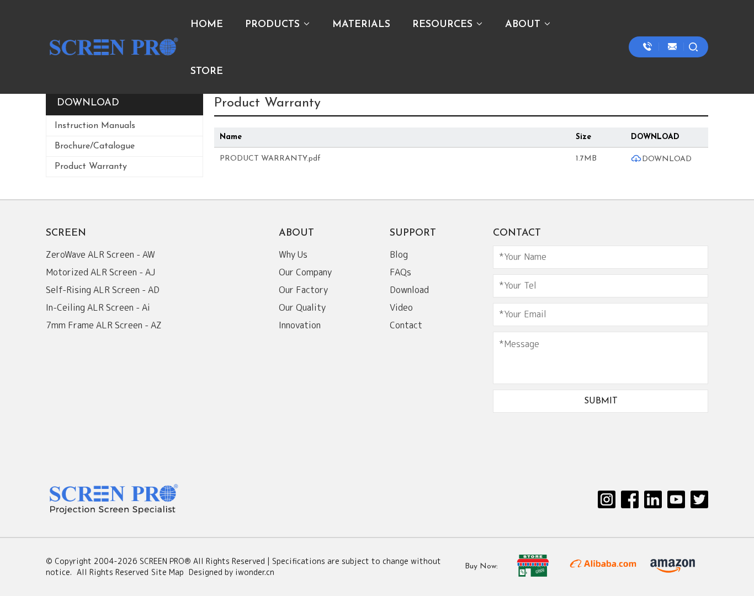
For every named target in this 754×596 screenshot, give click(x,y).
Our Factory (303, 290)
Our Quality (302, 307)
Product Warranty (91, 166)
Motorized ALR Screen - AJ (100, 272)
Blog (399, 254)
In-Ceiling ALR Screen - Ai (98, 307)
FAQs (400, 272)
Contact (406, 325)
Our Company (305, 272)
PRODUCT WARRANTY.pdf (270, 159)
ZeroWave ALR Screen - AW (100, 254)
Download (409, 290)
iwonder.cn (254, 572)
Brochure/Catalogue (95, 146)
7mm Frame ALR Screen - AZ (104, 325)
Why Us (293, 254)
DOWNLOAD (667, 159)
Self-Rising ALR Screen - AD (103, 290)
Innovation (300, 325)
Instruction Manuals (95, 125)
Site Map (167, 572)
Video (401, 307)
